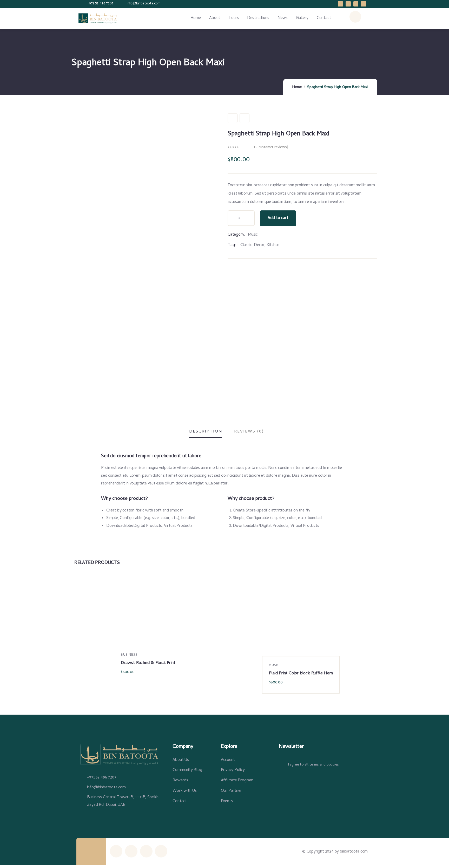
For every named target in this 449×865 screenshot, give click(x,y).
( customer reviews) (271, 147)
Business (129, 655)
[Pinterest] (363, 3)
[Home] (98, 18)
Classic (246, 245)
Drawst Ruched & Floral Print (148, 663)
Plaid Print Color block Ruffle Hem (301, 673)
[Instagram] (348, 3)
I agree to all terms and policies (313, 765)
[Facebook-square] (131, 851)
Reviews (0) (249, 431)
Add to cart (278, 218)
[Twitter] (356, 3)
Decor (259, 245)
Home (297, 87)
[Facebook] (340, 3)
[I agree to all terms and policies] (281, 765)
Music (252, 234)
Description (205, 431)
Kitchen (273, 245)
